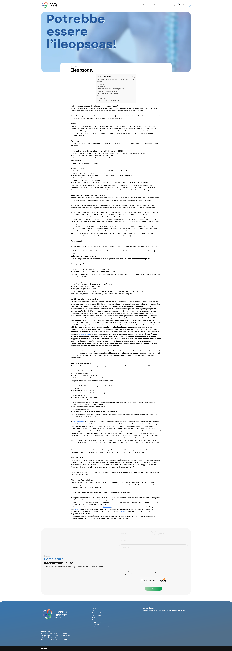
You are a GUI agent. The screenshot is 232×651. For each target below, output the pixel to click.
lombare (78, 509)
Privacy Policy (97, 622)
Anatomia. (101, 84)
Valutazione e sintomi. (105, 96)
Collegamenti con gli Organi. (107, 91)
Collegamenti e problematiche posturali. (111, 89)
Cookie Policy (96, 624)
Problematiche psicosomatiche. (108, 93)
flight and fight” (84, 334)
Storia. (100, 82)
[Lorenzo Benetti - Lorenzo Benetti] (49, 4)
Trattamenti (164, 5)
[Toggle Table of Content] (132, 76)
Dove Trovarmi (184, 5)
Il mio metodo (97, 615)
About (153, 5)
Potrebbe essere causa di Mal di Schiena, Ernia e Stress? (116, 79)
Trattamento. (102, 98)
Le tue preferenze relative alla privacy (105, 627)
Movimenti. (102, 86)
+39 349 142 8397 (50, 638)
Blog (173, 5)
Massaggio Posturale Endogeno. (109, 100)
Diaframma (107, 507)
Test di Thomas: (78, 422)
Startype (44, 648)
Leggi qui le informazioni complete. (133, 574)
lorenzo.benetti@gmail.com (57, 639)
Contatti (95, 620)
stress (123, 511)
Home (145, 5)
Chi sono (95, 611)
